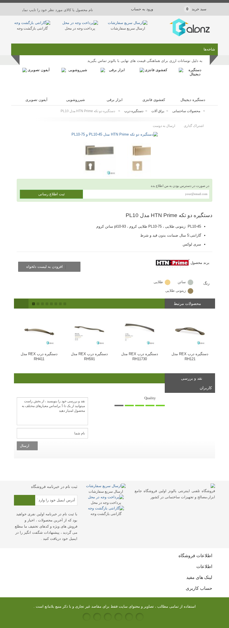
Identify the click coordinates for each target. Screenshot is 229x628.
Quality (150, 398)
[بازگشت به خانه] (211, 111)
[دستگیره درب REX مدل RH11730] (139, 329)
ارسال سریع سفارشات (128, 28)
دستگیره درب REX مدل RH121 (189, 356)
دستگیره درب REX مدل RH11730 (139, 356)
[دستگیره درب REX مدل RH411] (39, 329)
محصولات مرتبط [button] (188, 303)
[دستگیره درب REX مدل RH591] (89, 329)
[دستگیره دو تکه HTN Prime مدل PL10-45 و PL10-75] (114, 134)
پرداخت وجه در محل (80, 28)
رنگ (205, 283)
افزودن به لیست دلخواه (45, 266)
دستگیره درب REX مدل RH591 (89, 356)
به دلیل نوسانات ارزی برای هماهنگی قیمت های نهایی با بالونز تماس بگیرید (144, 61)
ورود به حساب (142, 9)
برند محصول (199, 263)
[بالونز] (183, 35)
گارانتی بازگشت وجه (32, 28)
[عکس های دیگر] (74, 145)
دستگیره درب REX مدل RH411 (39, 356)
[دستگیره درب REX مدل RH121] (190, 329)
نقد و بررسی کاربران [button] (196, 383)
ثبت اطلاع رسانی (51, 194)
